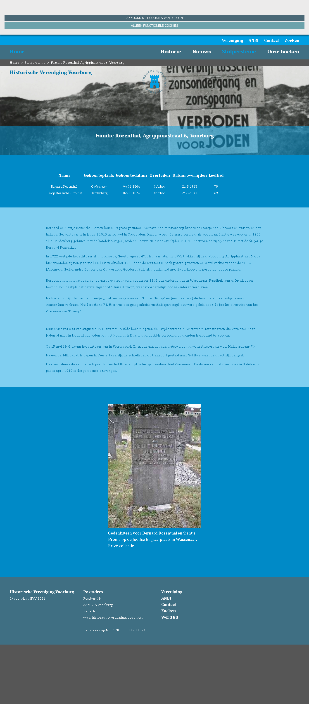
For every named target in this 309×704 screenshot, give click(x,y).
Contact (271, 40)
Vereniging (232, 40)
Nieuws (202, 51)
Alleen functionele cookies (154, 25)
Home (17, 51)
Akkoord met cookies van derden (154, 18)
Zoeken (292, 40)
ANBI (254, 40)
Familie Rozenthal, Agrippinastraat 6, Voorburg (87, 62)
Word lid (169, 617)
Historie (170, 51)
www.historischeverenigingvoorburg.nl (113, 617)
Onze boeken (283, 51)
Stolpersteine (239, 51)
